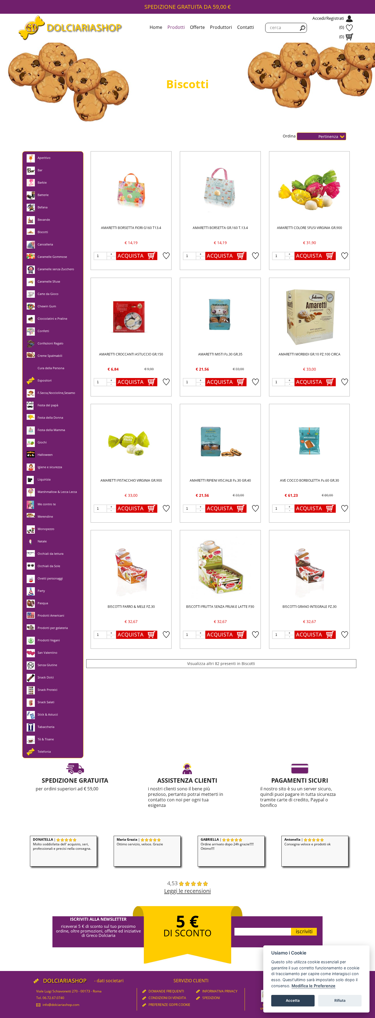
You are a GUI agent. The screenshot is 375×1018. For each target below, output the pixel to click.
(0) (341, 27)
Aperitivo (44, 158)
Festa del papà (48, 405)
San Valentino (47, 652)
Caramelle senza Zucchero (56, 269)
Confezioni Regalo (50, 343)
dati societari (110, 980)
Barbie (42, 182)
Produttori (221, 27)
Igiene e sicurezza (50, 467)
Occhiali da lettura (50, 553)
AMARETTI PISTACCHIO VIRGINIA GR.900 (131, 480)
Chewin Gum (47, 306)
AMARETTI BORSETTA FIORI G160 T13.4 (131, 227)
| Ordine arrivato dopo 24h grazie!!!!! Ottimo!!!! (227, 844)
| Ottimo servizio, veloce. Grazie (140, 841)
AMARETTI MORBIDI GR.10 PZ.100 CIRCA (309, 354)
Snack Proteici (47, 690)
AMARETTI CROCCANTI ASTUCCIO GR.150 (131, 354)
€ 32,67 (131, 621)
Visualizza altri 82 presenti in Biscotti (221, 663)
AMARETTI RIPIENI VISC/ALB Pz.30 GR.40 (220, 480)
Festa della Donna (50, 417)
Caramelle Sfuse (49, 281)
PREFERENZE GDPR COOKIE (169, 1004)
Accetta (293, 1000)
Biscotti (43, 232)
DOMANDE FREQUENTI (166, 991)
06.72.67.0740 (53, 997)
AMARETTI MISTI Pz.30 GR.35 (220, 354)
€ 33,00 (309, 369)
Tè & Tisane (46, 739)
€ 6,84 (113, 369)
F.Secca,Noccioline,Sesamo (56, 393)
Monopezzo (46, 529)
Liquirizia (44, 479)
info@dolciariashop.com (60, 1004)
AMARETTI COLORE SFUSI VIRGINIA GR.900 (309, 227)
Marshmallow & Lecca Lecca (57, 492)
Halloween (45, 455)
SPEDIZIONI (211, 997)
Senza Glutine (47, 665)
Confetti (43, 331)
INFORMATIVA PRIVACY (219, 991)
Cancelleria (45, 244)
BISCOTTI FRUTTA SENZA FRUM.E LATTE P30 (220, 606)
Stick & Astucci (48, 714)
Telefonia (44, 751)
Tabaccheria (46, 727)
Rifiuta (340, 1000)
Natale (42, 541)
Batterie (43, 195)
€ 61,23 (291, 495)
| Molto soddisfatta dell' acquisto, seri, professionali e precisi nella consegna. (62, 844)
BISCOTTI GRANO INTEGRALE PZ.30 (309, 606)
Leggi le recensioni (187, 891)
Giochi (42, 442)
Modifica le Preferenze (313, 985)
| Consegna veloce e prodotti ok (307, 841)
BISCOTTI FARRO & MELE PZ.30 (131, 606)
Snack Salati (46, 702)
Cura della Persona (51, 368)
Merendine (45, 516)
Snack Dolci (46, 677)
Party (41, 591)
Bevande (44, 219)
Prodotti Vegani (49, 640)
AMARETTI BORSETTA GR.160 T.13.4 (220, 227)
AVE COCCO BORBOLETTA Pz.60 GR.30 (309, 480)
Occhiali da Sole (49, 566)
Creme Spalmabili (50, 356)
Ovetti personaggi (50, 578)
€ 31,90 (309, 242)
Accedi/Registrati (328, 18)
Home (156, 27)
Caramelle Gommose (52, 257)
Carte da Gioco (48, 294)
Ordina (290, 136)
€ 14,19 (131, 242)
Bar (40, 170)
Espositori (45, 380)
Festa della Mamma (51, 430)
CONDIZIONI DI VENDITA (167, 997)
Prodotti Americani (51, 615)
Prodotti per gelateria (53, 628)
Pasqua (43, 603)
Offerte (197, 27)
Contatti (245, 27)
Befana (42, 207)
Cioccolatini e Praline (52, 318)
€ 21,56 (202, 369)
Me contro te (47, 504)
